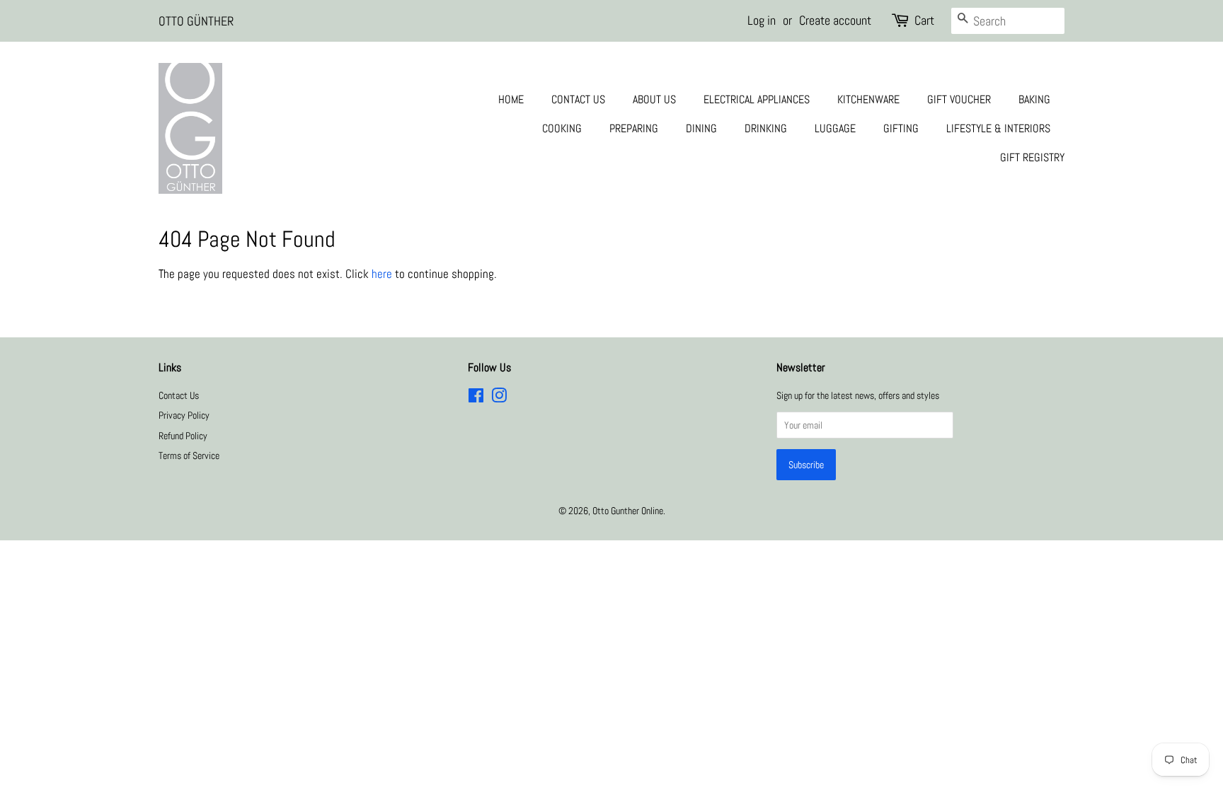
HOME (511, 99)
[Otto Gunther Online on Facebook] (476, 398)
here (382, 273)
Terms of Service (189, 455)
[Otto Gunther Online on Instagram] (499, 398)
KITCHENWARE (868, 99)
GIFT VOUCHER (959, 99)
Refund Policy (183, 435)
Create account (835, 20)
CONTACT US (578, 99)
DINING (701, 128)
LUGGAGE (835, 128)
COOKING (562, 128)
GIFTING (901, 128)
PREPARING (633, 128)
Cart (924, 20)
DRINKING (766, 128)
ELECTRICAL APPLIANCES (757, 99)
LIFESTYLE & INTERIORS (998, 128)
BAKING (1034, 99)
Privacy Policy (184, 415)
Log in (761, 20)
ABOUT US (654, 99)
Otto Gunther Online (627, 510)
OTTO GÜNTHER (196, 21)
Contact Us (179, 395)
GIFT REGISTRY (1032, 157)
